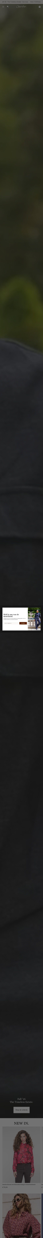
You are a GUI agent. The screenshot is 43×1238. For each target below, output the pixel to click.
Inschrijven (23, 623)
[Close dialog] (38, 610)
